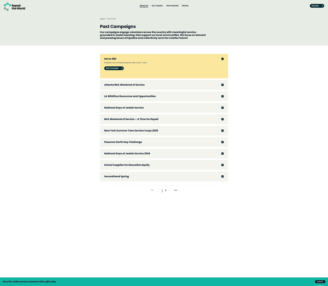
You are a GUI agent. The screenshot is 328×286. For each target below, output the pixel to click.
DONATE (320, 282)
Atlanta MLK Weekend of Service (124, 84)
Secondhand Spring (116, 176)
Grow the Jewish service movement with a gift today (29, 281)
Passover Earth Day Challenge (123, 142)
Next (175, 190)
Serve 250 (110, 58)
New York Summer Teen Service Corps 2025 (131, 130)
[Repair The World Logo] (14, 7)
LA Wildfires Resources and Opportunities (130, 96)
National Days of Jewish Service (124, 107)
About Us (102, 19)
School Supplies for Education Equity (127, 165)
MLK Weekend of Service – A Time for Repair (131, 119)
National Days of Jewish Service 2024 (127, 153)
